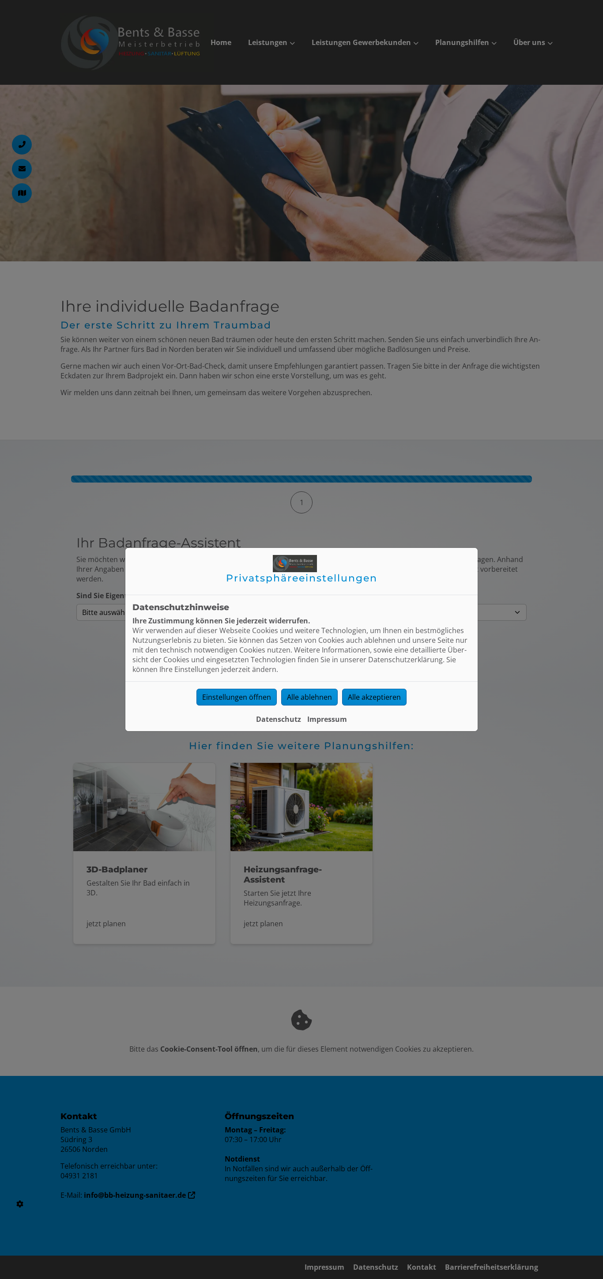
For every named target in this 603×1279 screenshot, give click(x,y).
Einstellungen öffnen (236, 697)
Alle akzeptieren (374, 697)
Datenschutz (278, 719)
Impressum (327, 719)
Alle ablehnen (309, 697)
